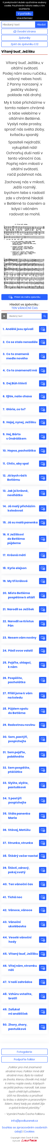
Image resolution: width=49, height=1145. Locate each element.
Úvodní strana (26, 31)
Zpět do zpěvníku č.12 (24, 44)
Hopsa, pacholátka (19, 451)
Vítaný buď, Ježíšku (20, 954)
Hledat (41, 24)
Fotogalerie (24, 1052)
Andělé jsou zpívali (18, 329)
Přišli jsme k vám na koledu (17, 695)
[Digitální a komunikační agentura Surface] (29, 1140)
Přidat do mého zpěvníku (27, 297)
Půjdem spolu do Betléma (15, 711)
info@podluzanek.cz (24, 1121)
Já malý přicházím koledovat (19, 508)
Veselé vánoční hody (17, 939)
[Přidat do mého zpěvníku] (42, 329)
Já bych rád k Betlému (15, 478)
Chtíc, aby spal (16, 463)
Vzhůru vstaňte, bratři (17, 996)
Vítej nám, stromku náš (20, 968)
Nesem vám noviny (19, 638)
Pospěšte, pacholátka (14, 680)
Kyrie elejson (15, 568)
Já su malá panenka (20, 522)
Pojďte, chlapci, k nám (17, 665)
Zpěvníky (24, 38)
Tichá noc (12, 897)
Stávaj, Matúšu (16, 830)
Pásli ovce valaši (18, 651)
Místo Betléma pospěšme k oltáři (19, 595)
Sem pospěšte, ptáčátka (16, 770)
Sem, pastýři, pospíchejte (15, 739)
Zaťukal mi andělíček (15, 1011)
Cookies (29, 1131)
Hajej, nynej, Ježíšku (19, 422)
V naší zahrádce (17, 982)
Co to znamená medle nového (16, 356)
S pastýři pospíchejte (14, 800)
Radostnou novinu (19, 725)
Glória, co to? (14, 409)
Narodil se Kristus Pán (18, 623)
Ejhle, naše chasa (17, 396)
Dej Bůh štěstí (15, 383)
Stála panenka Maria (16, 816)
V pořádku (24, 14)
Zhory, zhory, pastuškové (15, 1027)
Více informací (24, 18)
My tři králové (15, 581)
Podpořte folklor (24, 1059)
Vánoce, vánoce (17, 910)
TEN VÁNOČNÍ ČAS (24, 308)
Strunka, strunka (18, 843)
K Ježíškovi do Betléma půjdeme (14, 538)
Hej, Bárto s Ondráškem (14, 436)
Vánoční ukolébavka (14, 924)
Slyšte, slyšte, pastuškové (15, 785)
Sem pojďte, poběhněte (14, 754)
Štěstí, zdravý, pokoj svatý (16, 870)
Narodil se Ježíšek (18, 609)
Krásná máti (14, 555)
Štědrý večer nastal (20, 856)
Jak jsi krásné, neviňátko (15, 493)
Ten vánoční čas (18, 884)
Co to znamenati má (20, 370)
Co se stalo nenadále (20, 342)
